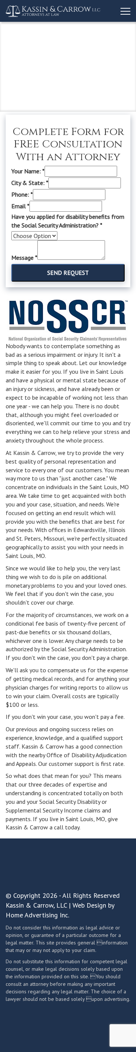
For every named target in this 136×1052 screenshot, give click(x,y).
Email (20, 206)
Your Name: (28, 171)
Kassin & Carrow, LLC (36, 905)
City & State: (29, 182)
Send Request (68, 272)
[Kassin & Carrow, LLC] (53, 11)
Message (24, 257)
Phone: (22, 194)
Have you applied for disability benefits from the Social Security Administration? (67, 221)
